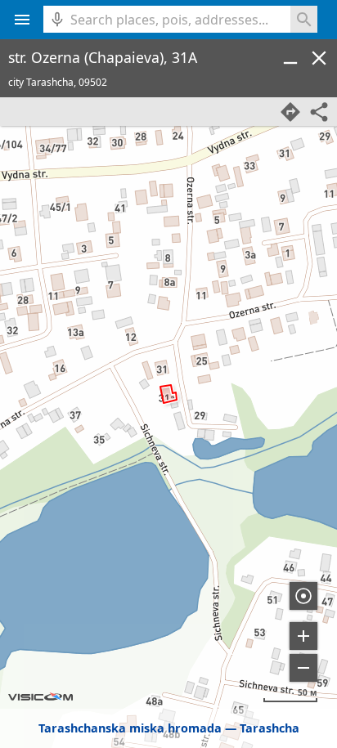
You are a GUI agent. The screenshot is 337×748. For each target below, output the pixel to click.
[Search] (303, 19)
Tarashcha (269, 728)
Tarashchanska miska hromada (130, 728)
